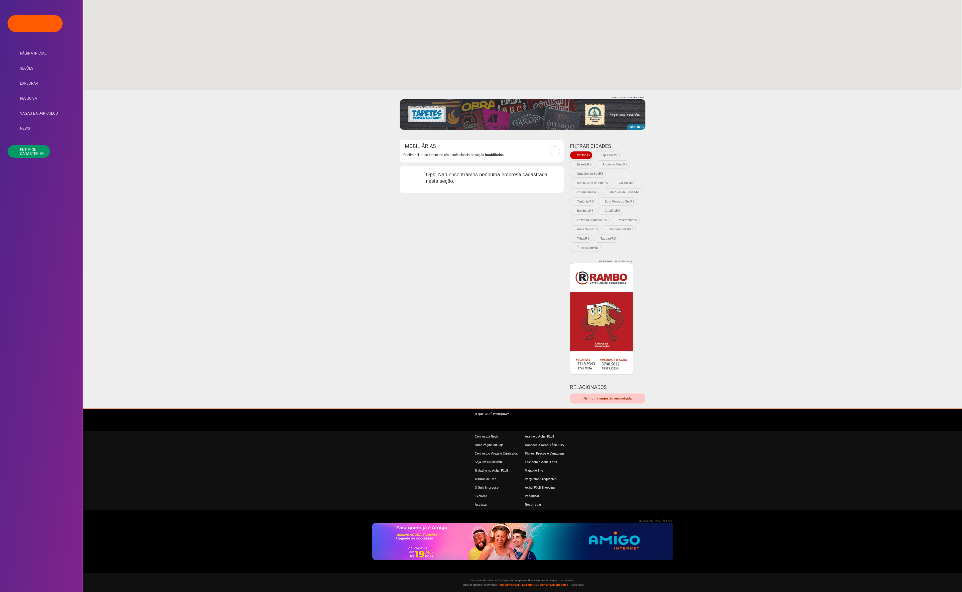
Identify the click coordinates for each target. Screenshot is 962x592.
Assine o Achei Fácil (539, 436)
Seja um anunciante (489, 462)
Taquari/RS (608, 238)
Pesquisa (28, 98)
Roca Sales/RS (587, 229)
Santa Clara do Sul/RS (592, 183)
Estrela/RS (584, 164)
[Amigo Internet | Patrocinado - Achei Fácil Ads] (522, 541)
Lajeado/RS (609, 155)
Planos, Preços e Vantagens (545, 453)
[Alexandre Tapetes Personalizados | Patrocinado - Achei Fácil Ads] (523, 114)
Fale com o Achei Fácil (541, 462)
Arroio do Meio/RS (615, 164)
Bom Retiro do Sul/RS (620, 201)
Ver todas (583, 155)
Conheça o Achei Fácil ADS (544, 445)
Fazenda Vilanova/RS (592, 220)
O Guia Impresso (487, 487)
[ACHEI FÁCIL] (35, 23)
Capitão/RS (612, 211)
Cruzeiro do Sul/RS (590, 173)
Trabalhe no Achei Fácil (491, 470)
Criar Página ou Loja (489, 445)
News (25, 128)
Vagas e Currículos (39, 113)
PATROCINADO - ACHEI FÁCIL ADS (628, 97)
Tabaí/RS (583, 238)
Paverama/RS (627, 220)
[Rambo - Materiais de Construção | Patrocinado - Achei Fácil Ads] (601, 319)
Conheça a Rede (486, 436)
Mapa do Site (534, 470)
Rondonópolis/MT (621, 229)
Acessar (481, 504)
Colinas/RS (626, 183)
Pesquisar (532, 496)
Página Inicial (33, 53)
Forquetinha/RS (587, 192)
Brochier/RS (585, 211)
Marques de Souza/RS (625, 192)
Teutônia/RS (585, 201)
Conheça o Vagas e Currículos (496, 453)
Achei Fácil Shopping (540, 487)
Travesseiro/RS (587, 248)
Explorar (29, 83)
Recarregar (533, 504)
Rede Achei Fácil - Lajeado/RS (517, 584)
